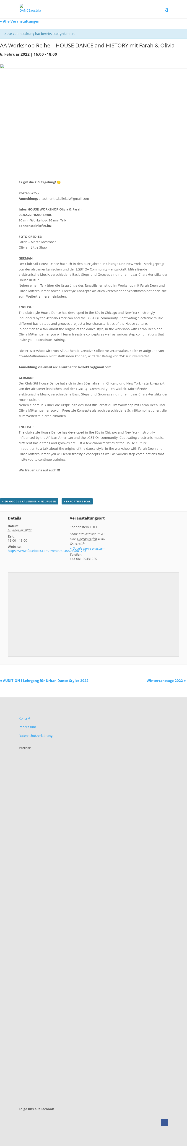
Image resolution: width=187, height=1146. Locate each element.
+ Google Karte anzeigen (87, 548)
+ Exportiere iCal (77, 501)
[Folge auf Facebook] (164, 1122)
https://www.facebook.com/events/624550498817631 (48, 550)
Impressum (27, 727)
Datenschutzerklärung (36, 735)
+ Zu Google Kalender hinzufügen (29, 501)
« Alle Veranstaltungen (19, 21)
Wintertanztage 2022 (166, 680)
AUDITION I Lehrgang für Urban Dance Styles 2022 (44, 680)
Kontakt (24, 718)
